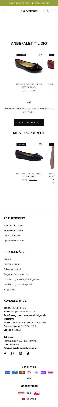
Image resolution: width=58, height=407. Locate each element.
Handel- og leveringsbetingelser (21, 279)
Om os (7, 258)
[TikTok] (28, 353)
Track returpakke (13, 235)
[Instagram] (12, 353)
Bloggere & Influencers (16, 274)
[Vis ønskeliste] (48, 11)
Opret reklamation (14, 240)
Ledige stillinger (12, 263)
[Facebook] (5, 353)
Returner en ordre (13, 230)
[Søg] (44, 11)
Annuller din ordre (13, 225)
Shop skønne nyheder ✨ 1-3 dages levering (29, 3)
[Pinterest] (20, 353)
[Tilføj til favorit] (40, 55)
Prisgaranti (9, 289)
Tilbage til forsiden (29, 123)
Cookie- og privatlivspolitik (18, 284)
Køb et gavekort (12, 269)
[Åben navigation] (4, 11)
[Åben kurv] (54, 10)
